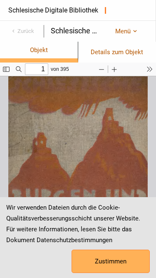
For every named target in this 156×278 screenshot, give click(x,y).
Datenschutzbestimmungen (74, 240)
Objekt (39, 50)
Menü (123, 31)
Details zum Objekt (117, 52)
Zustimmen (110, 261)
